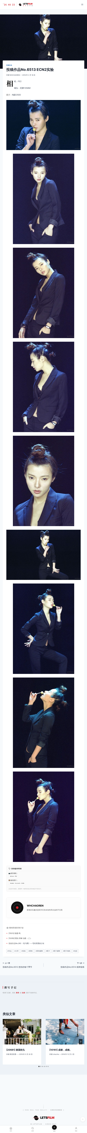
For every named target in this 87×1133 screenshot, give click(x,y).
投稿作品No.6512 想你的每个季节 (17, 965)
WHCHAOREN (15, 75)
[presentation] (22, 1032)
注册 (23, 993)
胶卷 (28, 910)
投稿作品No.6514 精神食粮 (72, 965)
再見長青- (13, 1054)
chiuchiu (56, 1054)
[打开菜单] (82, 4)
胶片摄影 (56, 951)
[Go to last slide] (6, 1041)
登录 (17, 993)
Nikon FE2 (13, 876)
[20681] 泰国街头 (15, 1049)
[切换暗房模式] (82, 1119)
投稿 (10, 943)
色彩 (75, 951)
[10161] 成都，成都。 (60, 1049)
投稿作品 (9, 65)
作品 (13, 943)
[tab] (39, 1066)
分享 (16, 951)
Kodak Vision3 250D (17, 883)
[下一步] (80, 1041)
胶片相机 (66, 951)
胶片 (8, 95)
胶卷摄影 (39, 951)
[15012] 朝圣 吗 (14, 933)
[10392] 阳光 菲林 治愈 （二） (20, 938)
